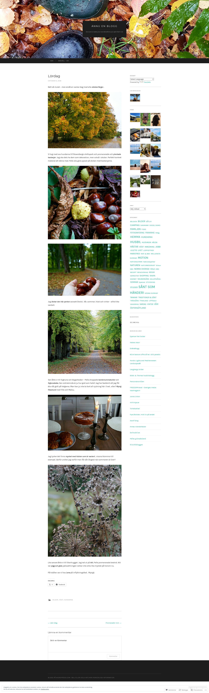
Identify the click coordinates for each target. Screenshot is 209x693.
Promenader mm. (113, 623)
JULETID (133, 250)
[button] (135, 98)
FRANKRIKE (150, 233)
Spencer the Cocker (137, 336)
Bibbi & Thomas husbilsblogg (142, 375)
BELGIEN (133, 221)
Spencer (142, 282)
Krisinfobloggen (136, 445)
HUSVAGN (146, 242)
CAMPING (135, 225)
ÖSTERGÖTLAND (138, 308)
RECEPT (133, 272)
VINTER (150, 304)
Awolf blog (134, 421)
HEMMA (135, 236)
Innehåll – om (63, 61)
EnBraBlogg (134, 348)
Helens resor (135, 342)
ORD (157, 269)
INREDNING (149, 247)
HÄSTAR (134, 246)
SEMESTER (134, 276)
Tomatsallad (135, 409)
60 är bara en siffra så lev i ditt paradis (145, 354)
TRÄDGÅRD (134, 301)
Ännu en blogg (104, 26)
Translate (147, 82)
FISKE (144, 229)
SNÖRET (133, 279)
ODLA (152, 269)
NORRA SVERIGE (141, 269)
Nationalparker (149, 262)
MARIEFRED (135, 254)
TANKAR (133, 297)
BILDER (55, 600)
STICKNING (150, 282)
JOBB (158, 246)
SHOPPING (144, 276)
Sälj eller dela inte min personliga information (92, 678)
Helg (157, 233)
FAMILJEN (135, 229)
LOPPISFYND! (148, 250)
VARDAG (143, 304)
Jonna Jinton (135, 396)
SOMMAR (134, 282)
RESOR (152, 272)
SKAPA (152, 276)
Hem (51, 61)
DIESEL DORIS (154, 225)
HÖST (61, 600)
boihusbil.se (135, 433)
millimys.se (134, 402)
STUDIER (134, 287)
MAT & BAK (145, 254)
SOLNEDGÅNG (143, 279)
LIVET (140, 250)
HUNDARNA (68, 600)
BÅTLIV (149, 221)
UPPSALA (152, 301)
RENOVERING (142, 272)
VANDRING (134, 304)
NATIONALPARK (136, 262)
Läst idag (52, 623)
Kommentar (113, 656)
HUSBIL (135, 242)
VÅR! (156, 304)
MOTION (143, 257)
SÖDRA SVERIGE (151, 293)
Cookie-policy (45, 689)
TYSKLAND (144, 301)
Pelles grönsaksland (138, 439)
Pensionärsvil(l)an (137, 381)
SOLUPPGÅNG (155, 279)
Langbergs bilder (137, 369)
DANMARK (144, 225)
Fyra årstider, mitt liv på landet (142, 414)
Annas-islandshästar (138, 427)
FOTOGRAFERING (137, 233)
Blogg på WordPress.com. (59, 678)
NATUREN (135, 265)
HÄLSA (154, 242)
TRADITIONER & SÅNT (147, 297)
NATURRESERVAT (148, 265)
